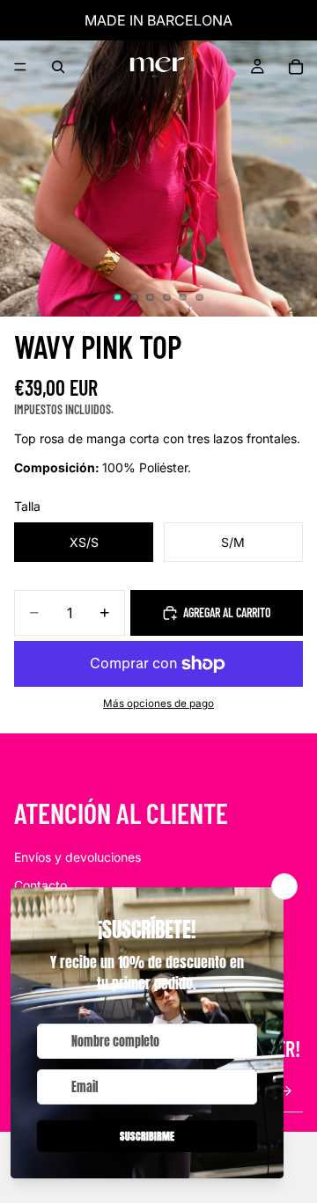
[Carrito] (295, 66)
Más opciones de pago (158, 703)
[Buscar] (58, 66)
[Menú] (20, 67)
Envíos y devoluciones (77, 856)
